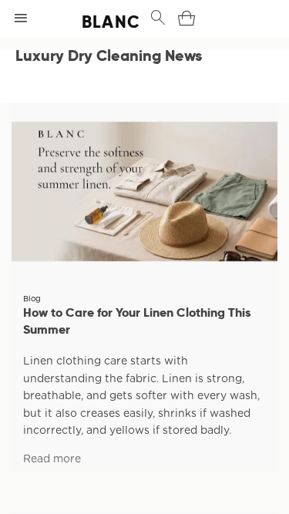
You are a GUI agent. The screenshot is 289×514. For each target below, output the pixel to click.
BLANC (95, 21)
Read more (52, 458)
